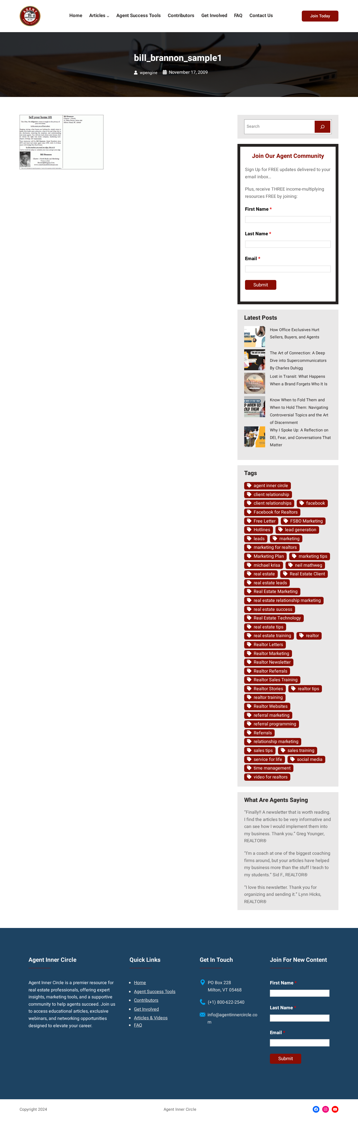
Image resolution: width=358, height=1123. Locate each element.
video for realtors (271, 777)
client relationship (271, 494)
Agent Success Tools (154, 991)
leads (259, 538)
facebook (315, 503)
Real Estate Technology (277, 618)
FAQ (138, 1025)
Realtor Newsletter (272, 662)
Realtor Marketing (271, 653)
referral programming (275, 724)
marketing (289, 538)
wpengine (148, 73)
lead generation (300, 529)
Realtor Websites (271, 706)
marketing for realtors (275, 547)
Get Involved (146, 1009)
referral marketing (271, 715)
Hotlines (262, 529)
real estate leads (270, 583)
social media (309, 759)
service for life (268, 759)
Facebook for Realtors (276, 512)
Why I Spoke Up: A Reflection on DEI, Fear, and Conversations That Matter (300, 437)
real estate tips (268, 627)
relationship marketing (276, 741)
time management (272, 768)
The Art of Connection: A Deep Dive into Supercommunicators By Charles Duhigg (298, 360)
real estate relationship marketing (287, 600)
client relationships (272, 503)
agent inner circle (271, 485)
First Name (258, 209)
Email (252, 258)
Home (140, 982)
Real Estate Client (307, 574)
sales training (301, 750)
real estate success (273, 609)
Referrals (263, 733)
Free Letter (264, 521)
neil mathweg (308, 565)
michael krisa (267, 565)
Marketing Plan (269, 556)
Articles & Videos (151, 1018)
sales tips (263, 750)
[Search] (322, 127)
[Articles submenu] (108, 16)
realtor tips (308, 688)
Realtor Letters (268, 644)
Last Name (258, 233)
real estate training (272, 635)
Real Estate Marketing (276, 591)
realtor (312, 635)
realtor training (268, 697)
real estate (264, 574)
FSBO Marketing (306, 521)
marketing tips (313, 556)
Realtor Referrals (270, 671)
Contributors (146, 1000)
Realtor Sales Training (276, 679)
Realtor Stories (268, 688)
